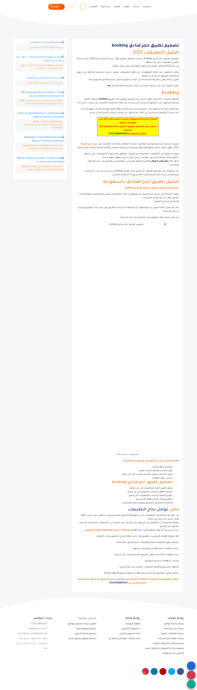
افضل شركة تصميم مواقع (82, 624)
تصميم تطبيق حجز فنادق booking (145, 46)
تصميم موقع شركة (86, 629)
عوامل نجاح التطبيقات (148, 510)
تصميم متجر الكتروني (85, 634)
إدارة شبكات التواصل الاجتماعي (124, 638)
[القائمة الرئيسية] (191, 666)
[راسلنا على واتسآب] (191, 684)
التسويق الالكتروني (130, 629)
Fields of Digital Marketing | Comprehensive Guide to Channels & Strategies (43, 125)
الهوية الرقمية (133, 624)
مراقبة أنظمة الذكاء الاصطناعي (46, 47)
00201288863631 (118, 134)
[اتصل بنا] (191, 675)
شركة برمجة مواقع (174, 624)
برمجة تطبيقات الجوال (172, 634)
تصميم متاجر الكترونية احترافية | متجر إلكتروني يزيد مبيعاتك (164, 651)
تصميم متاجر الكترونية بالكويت (168, 643)
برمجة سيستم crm (174, 629)
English (71, 7)
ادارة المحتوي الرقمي (129, 634)
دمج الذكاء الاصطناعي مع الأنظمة (45, 83)
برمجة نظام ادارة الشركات (170, 638)
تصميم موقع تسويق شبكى (82, 638)
